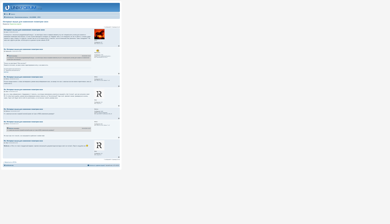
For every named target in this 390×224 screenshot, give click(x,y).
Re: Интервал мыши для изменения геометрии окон (23, 49)
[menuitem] (6, 14)
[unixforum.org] (23, 7)
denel (10, 56)
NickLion (11, 128)
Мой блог (6, 72)
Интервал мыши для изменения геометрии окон (25, 22)
